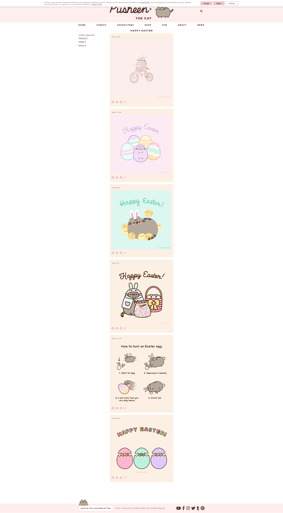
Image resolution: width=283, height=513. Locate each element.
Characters (125, 25)
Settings (232, 3)
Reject (218, 3)
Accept (206, 3)
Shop (148, 25)
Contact (118, 508)
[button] (201, 11)
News (201, 25)
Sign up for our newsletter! (96, 508)
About (182, 25)
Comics (101, 25)
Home (82, 25)
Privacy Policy (127, 508)
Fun (164, 25)
